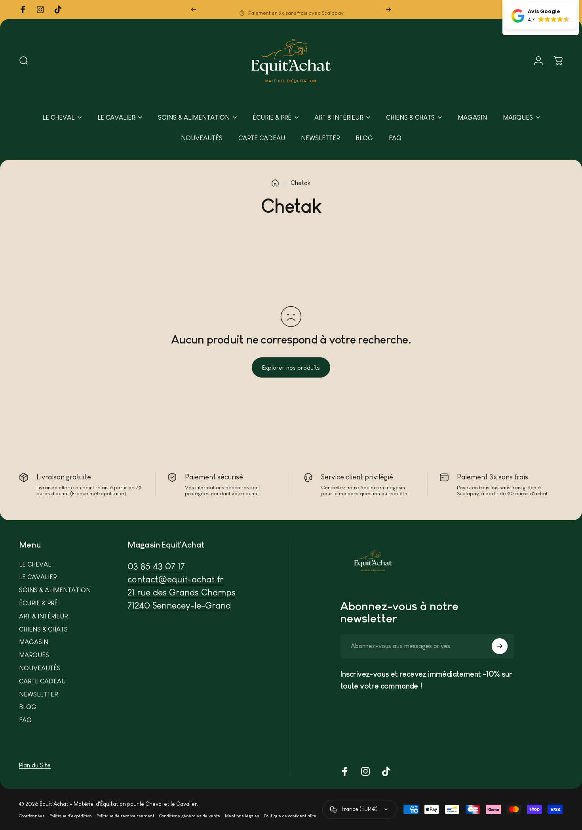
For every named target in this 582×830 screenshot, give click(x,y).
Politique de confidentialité (290, 815)
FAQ (25, 720)
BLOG (27, 707)
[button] (540, 15)
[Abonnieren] (500, 646)
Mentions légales (242, 815)
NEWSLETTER (38, 694)
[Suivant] (388, 9)
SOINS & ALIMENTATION (55, 590)
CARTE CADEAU (42, 681)
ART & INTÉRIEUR (43, 616)
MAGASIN (33, 642)
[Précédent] (193, 9)
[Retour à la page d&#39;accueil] (275, 183)
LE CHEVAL (35, 564)
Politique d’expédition (70, 815)
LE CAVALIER (38, 577)
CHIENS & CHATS (43, 629)
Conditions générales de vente (189, 815)
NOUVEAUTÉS (40, 668)
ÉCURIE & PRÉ (38, 603)
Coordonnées (32, 815)
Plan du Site (35, 765)
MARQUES (34, 655)
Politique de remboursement (125, 815)
